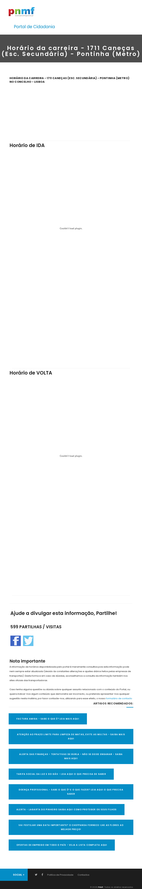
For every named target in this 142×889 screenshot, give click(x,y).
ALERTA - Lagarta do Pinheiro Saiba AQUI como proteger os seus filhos (66, 809)
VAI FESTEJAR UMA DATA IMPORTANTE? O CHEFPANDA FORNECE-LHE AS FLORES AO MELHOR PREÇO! (71, 827)
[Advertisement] (71, 109)
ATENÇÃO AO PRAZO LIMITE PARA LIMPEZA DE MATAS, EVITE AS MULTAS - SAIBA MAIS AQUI (71, 736)
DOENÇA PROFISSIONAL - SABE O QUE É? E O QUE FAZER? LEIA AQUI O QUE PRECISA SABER (71, 791)
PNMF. (100, 887)
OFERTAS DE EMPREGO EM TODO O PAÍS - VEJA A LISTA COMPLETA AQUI (61, 844)
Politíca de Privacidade (60, 874)
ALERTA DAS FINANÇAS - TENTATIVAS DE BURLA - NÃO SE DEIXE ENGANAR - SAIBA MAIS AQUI (71, 756)
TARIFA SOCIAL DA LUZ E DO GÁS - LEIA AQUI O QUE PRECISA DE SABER (61, 774)
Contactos (83, 874)
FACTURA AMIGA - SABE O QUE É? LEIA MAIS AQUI (47, 718)
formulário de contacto (119, 698)
